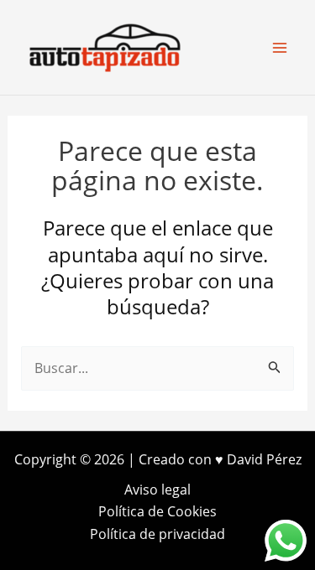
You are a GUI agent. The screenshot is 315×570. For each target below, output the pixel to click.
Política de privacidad (157, 534)
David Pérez (264, 459)
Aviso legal (157, 489)
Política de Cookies (157, 511)
